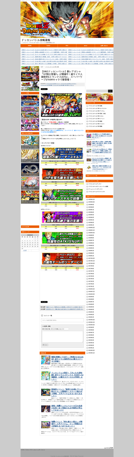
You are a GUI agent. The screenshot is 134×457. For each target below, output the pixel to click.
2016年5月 (91, 307)
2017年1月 (91, 286)
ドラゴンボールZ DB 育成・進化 (97, 113)
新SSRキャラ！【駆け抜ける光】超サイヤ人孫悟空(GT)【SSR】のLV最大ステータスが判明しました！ (73, 309)
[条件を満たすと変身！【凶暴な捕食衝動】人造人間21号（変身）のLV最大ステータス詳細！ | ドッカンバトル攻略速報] (89, 145)
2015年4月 (91, 340)
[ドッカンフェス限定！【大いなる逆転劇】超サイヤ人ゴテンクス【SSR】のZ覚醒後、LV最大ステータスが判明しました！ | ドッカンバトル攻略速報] (45, 380)
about (85, 45)
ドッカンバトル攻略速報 (35, 40)
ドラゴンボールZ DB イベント (53, 83)
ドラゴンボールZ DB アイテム (96, 111)
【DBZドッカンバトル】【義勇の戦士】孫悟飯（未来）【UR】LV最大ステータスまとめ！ (45, 56)
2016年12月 (91, 289)
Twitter (48, 45)
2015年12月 (91, 319)
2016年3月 (91, 312)
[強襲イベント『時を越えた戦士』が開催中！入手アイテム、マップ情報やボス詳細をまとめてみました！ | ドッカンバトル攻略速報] (45, 429)
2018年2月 (91, 253)
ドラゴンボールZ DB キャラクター (68, 83)
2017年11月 (91, 261)
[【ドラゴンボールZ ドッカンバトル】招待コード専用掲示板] (30, 71)
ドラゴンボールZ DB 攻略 (58, 85)
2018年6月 (91, 243)
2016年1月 (91, 317)
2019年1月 (91, 225)
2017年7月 (91, 271)
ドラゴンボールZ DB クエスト (96, 123)
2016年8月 (91, 299)
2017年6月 (91, 273)
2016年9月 (91, 296)
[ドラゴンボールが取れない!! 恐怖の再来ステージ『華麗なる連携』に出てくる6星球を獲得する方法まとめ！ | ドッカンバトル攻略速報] (89, 152)
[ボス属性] (30, 90)
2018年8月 (91, 237)
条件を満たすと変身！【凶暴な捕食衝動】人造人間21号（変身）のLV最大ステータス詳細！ (102, 143)
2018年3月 (91, 250)
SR (65, 85)
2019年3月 (91, 220)
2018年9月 (91, 235)
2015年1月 (91, 348)
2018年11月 (91, 230)
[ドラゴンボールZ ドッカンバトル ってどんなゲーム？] (99, 100)
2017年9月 (91, 266)
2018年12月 (91, 227)
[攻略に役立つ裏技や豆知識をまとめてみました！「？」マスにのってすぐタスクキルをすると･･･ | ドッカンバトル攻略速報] (89, 169)
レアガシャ (71, 85)
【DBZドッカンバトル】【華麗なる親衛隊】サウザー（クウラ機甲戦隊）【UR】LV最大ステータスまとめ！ (50, 52)
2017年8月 (91, 268)
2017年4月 (91, 278)
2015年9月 (91, 327)
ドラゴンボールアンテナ (94, 184)
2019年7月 (91, 209)
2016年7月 (91, 301)
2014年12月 (91, 350)
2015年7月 (91, 332)
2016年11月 (91, 291)
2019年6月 (91, 212)
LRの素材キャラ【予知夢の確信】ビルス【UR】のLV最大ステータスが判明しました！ (102, 135)
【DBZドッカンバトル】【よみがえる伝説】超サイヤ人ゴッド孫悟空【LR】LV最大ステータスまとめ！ (48, 50)
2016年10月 (91, 294)
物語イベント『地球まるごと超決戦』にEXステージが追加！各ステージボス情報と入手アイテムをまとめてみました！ (78, 307)
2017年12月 (91, 258)
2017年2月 (91, 284)
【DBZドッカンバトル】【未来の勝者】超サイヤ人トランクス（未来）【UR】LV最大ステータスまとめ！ (49, 59)
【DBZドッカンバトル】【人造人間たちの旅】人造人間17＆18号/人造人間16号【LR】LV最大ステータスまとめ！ (51, 61)
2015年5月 (91, 337)
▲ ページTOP (108, 447)
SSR (68, 85)
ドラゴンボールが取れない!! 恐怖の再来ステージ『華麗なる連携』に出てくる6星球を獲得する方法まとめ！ (102, 150)
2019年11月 (91, 199)
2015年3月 (91, 342)
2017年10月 (91, 263)
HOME (30, 45)
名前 (43, 329)
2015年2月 (91, 345)
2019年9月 (91, 204)
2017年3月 (91, 281)
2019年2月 (91, 222)
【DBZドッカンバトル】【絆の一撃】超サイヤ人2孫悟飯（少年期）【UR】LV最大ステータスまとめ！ (48, 63)
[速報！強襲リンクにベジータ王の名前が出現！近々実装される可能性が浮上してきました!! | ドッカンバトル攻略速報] (45, 413)
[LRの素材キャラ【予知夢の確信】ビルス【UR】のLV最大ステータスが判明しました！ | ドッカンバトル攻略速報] (89, 137)
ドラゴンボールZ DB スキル (95, 116)
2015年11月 (91, 322)
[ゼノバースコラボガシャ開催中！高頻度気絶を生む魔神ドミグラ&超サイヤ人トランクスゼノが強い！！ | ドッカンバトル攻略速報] (89, 161)
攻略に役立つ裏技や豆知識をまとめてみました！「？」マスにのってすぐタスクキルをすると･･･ (101, 167)
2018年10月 (91, 232)
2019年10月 (91, 202)
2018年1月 (91, 255)
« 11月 (25, 250)
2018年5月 (91, 245)
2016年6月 (91, 304)
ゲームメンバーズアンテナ (95, 189)
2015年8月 (91, 330)
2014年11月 (91, 353)
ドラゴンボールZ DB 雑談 (95, 121)
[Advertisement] (62, 286)
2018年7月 (91, 240)
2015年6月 (91, 335)
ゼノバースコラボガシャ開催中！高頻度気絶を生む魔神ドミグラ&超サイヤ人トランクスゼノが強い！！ (102, 160)
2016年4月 (91, 309)
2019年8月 (91, 207)
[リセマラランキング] (30, 80)
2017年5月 (91, 276)
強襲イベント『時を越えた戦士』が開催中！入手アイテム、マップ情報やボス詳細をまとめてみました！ (66, 424)
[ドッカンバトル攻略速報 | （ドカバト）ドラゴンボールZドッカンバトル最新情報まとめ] (67, 37)
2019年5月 (91, 214)
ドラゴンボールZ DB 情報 (46, 85)
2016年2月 (91, 314)
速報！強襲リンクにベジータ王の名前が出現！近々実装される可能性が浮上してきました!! (66, 408)
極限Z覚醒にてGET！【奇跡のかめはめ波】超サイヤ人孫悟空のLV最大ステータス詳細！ (67, 359)
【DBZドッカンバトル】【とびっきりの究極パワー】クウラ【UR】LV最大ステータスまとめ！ (46, 54)
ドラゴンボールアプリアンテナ (96, 191)
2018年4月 (91, 248)
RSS (67, 45)
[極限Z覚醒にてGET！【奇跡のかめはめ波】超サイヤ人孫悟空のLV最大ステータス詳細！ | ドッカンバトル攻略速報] (45, 364)
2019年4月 (91, 217)
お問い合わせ (104, 45)
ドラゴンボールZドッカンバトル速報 (98, 186)
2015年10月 (91, 324)
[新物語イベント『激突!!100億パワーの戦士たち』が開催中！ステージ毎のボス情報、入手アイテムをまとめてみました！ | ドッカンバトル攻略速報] (45, 396)
